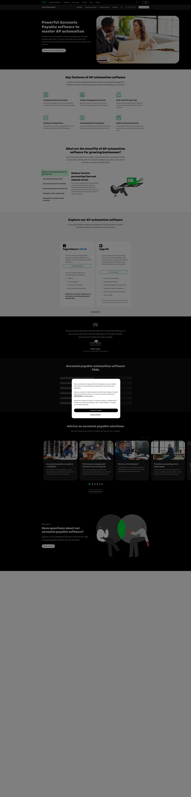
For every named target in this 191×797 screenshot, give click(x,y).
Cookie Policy (78, 396)
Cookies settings (95, 414)
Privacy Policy (89, 396)
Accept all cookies (96, 410)
